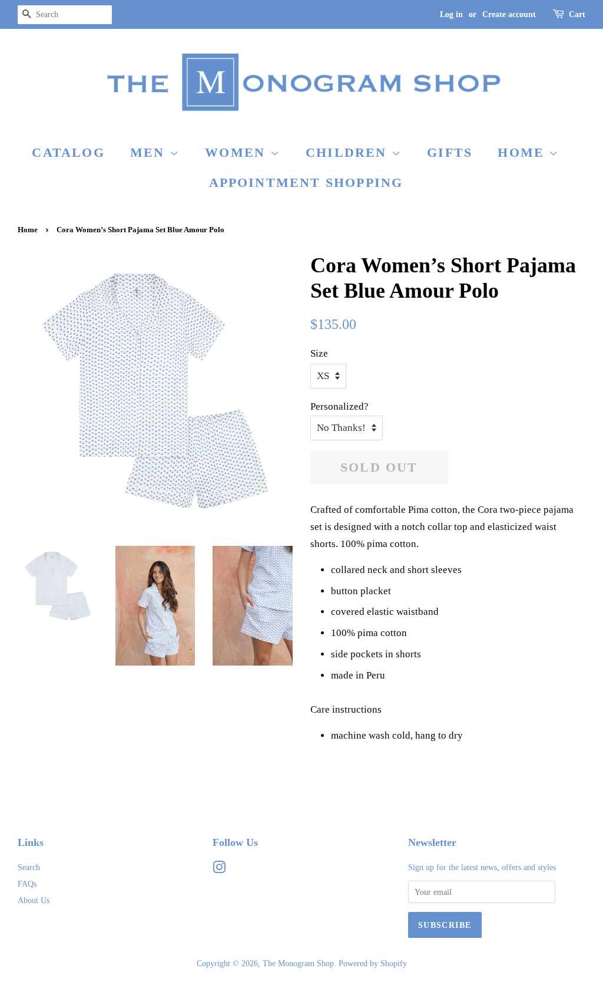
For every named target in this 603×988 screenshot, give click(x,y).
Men (150, 152)
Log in (451, 14)
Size (319, 353)
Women (237, 152)
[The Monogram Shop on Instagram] (219, 869)
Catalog (68, 152)
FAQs (27, 883)
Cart (577, 14)
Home (523, 152)
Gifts (449, 152)
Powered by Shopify (373, 963)
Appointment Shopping (306, 182)
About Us (33, 900)
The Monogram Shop (298, 963)
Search (29, 867)
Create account (509, 14)
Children (349, 152)
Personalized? (339, 406)
